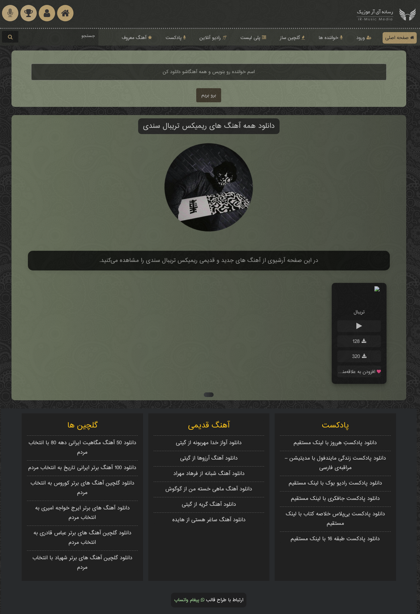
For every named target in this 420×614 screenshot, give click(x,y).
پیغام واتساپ (187, 600)
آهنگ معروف (135, 38)
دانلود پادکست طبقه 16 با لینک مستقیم (335, 539)
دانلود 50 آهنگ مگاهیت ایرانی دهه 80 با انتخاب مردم (82, 447)
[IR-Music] (375, 14)
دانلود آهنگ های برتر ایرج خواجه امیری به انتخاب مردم (82, 513)
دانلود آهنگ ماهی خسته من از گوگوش (208, 489)
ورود (361, 38)
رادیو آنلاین (211, 38)
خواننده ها (329, 38)
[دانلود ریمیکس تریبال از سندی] (359, 300)
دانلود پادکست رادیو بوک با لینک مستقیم (335, 483)
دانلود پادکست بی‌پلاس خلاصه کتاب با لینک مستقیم (335, 518)
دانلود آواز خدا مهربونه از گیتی (209, 443)
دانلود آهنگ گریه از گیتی (209, 504)
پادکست (174, 38)
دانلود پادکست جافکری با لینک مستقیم (335, 499)
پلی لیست (251, 38)
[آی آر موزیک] (407, 14)
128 (357, 342)
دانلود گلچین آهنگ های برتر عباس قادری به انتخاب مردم (82, 537)
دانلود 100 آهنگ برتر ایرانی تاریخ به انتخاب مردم (82, 468)
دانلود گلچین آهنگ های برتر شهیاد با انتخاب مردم (82, 562)
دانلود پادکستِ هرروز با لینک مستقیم (335, 443)
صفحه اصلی (397, 38)
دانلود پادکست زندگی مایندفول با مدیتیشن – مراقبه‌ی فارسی (335, 463)
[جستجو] (10, 37)
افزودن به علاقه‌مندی (357, 372)
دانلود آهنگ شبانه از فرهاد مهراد (208, 474)
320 (357, 357)
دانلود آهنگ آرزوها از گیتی (209, 458)
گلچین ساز (291, 38)
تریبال (359, 312)
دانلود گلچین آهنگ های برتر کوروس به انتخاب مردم (82, 488)
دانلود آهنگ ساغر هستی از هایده (208, 520)
